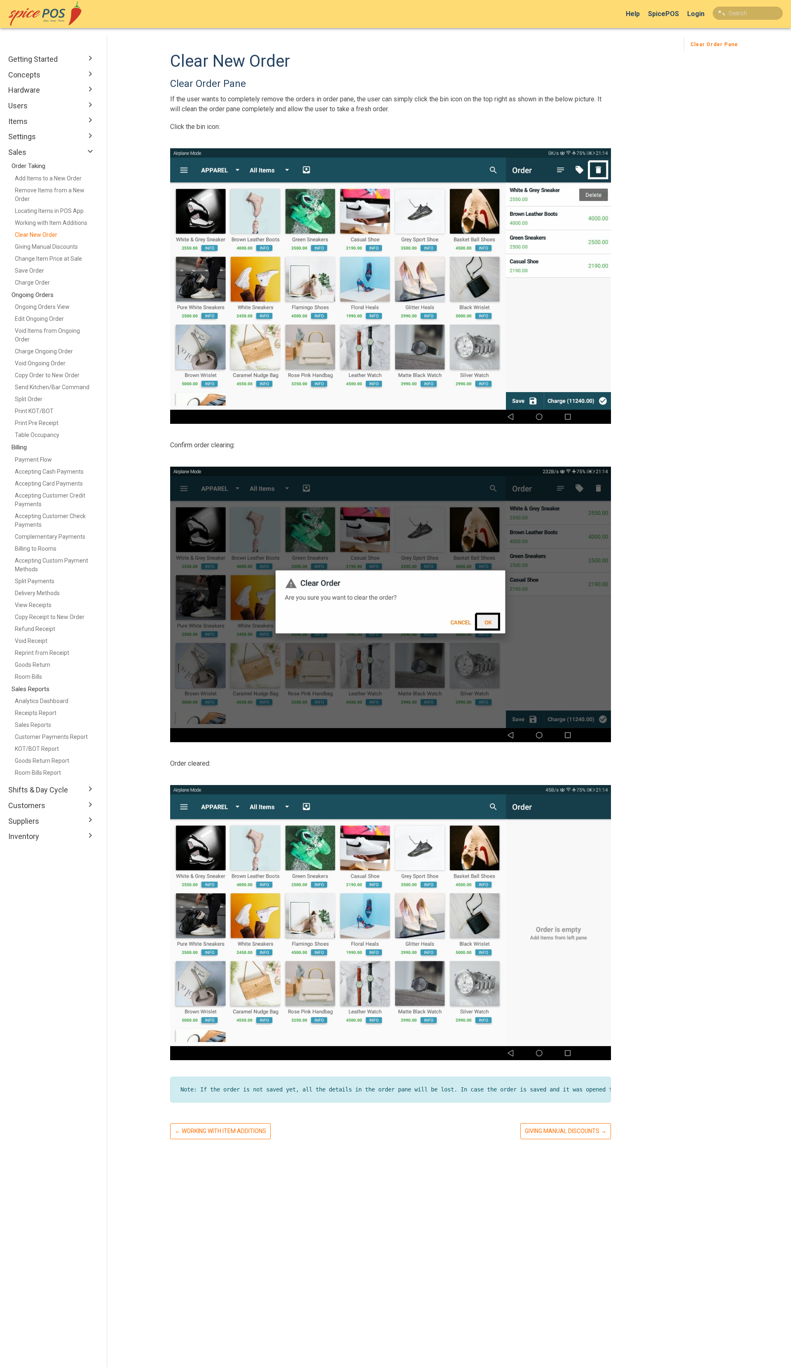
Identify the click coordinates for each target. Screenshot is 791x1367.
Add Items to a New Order (48, 178)
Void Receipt (31, 641)
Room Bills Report (38, 772)
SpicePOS (663, 14)
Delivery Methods (37, 593)
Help (633, 14)
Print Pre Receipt (37, 423)
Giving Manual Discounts (46, 246)
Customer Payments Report (51, 737)
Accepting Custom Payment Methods (51, 565)
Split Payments (34, 581)
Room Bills (28, 676)
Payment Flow (33, 459)
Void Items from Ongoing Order (47, 335)
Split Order (28, 399)
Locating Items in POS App (49, 211)
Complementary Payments (50, 536)
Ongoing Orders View (42, 307)
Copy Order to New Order (47, 375)
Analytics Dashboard (41, 701)
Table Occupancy (37, 435)
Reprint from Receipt (42, 653)
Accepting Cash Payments (49, 471)
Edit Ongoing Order (39, 318)
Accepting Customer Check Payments (50, 520)
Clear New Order (36, 234)
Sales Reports (33, 725)
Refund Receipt (35, 629)
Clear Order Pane (714, 44)
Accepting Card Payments (49, 483)
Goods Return (32, 664)
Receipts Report (35, 713)
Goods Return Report (42, 760)
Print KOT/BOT (34, 411)
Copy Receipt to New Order (49, 617)
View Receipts (33, 605)
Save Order (29, 270)
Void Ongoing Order (40, 363)
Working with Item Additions (51, 223)
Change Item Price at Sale (48, 258)
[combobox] (748, 13)
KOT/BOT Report (37, 748)
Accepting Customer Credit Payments (50, 499)
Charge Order (32, 282)
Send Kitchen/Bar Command (52, 387)
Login (695, 14)
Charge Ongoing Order (44, 351)
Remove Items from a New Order (49, 194)
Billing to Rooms (35, 548)
